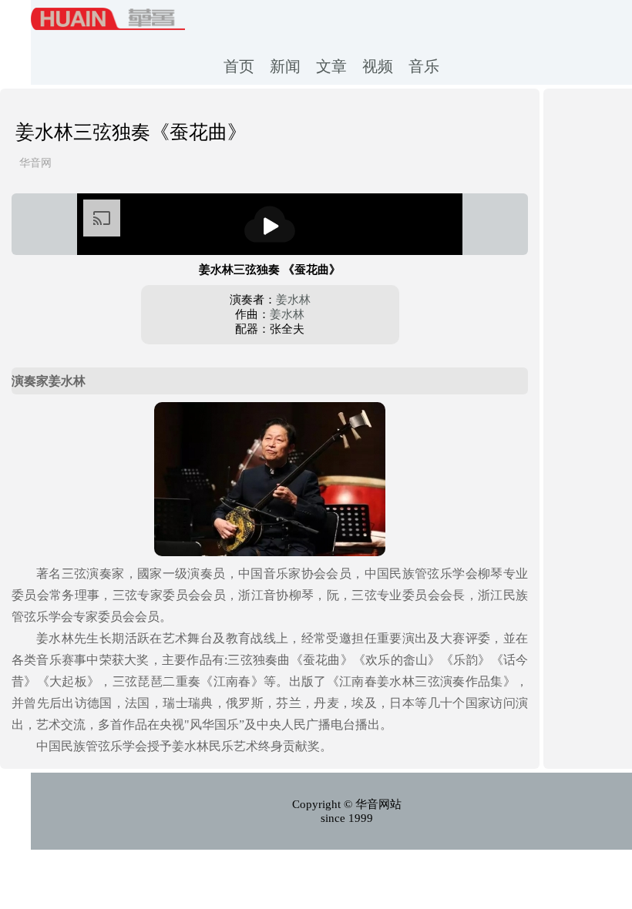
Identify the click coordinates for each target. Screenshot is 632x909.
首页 (239, 66)
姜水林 (293, 299)
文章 (331, 66)
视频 (377, 66)
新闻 (285, 66)
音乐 (423, 66)
